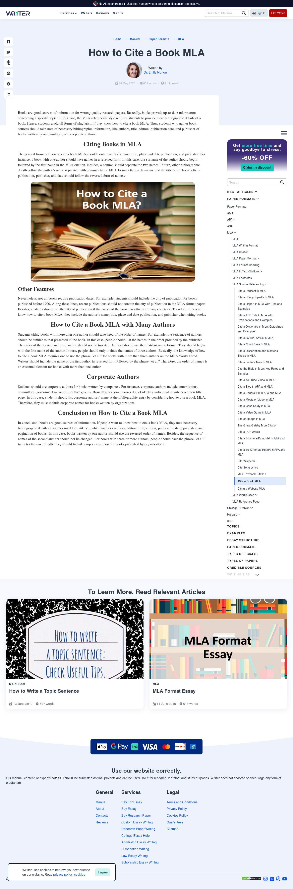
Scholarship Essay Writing (140, 862)
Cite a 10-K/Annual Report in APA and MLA (261, 452)
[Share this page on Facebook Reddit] (8, 84)
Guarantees (175, 822)
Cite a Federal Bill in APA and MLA (259, 393)
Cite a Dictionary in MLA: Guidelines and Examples (260, 328)
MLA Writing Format (245, 245)
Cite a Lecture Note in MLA (255, 362)
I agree (103, 872)
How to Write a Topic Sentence (44, 690)
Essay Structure (243, 540)
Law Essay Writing (134, 855)
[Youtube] (284, 878)
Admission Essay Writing (139, 842)
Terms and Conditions (182, 802)
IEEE (230, 521)
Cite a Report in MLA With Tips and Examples (260, 306)
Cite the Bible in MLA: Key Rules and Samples (261, 370)
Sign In (261, 13)
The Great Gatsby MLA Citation (257, 425)
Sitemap (172, 828)
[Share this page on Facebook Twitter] (8, 52)
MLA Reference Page (246, 501)
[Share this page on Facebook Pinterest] (8, 73)
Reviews (102, 822)
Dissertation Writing (135, 849)
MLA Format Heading (246, 265)
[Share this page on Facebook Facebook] (8, 41)
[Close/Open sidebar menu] (284, 133)
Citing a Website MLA (251, 488)
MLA (235, 239)
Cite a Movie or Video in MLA (256, 399)
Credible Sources (244, 567)
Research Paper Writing (138, 828)
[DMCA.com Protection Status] (252, 878)
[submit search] (244, 13)
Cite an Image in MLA (251, 419)
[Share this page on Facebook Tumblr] (8, 62)
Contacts (102, 815)
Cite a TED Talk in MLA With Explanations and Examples (255, 317)
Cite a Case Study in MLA (254, 406)
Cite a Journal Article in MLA (255, 338)
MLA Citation (240, 252)
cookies (79, 874)
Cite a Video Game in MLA (254, 412)
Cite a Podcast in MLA (251, 291)
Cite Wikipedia (247, 461)
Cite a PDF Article (249, 432)
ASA (230, 226)
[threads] (278, 878)
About (100, 808)
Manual (101, 802)
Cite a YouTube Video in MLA (256, 380)
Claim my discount (257, 167)
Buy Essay (129, 808)
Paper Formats (236, 206)
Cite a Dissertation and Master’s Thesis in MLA (258, 353)
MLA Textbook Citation (252, 474)
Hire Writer (278, 13)
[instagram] (265, 878)
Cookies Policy (177, 815)
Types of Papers (242, 560)
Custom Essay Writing (137, 822)
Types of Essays (242, 554)
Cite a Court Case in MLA (254, 344)
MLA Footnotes (242, 278)
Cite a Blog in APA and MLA (255, 386)
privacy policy (63, 874)
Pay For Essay (131, 802)
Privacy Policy (177, 808)
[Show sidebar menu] (257, 574)
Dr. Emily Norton (155, 72)
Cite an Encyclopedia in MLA (256, 297)
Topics (233, 526)
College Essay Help (135, 835)
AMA (230, 213)
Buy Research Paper (136, 815)
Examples (236, 533)
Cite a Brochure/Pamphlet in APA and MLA (261, 440)
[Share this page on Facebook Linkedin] (8, 94)
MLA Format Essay (174, 690)
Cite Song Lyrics (248, 467)
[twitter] (271, 878)
